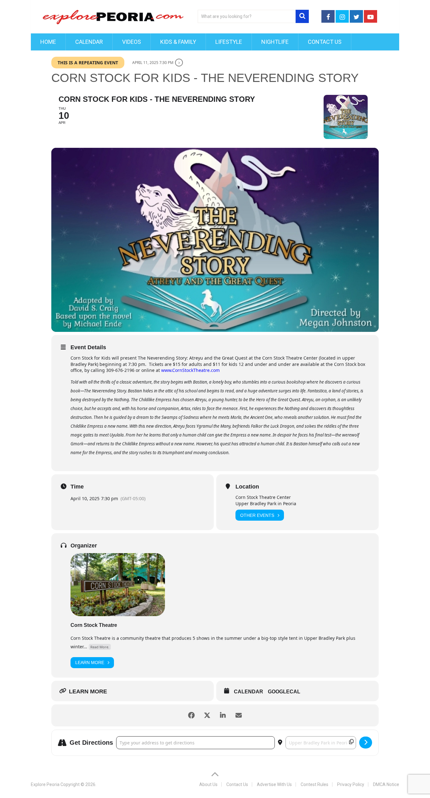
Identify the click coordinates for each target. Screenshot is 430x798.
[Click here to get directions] (365, 743)
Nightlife (275, 41)
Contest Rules (314, 784)
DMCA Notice (386, 784)
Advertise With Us (274, 784)
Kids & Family (178, 41)
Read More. (99, 647)
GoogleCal (284, 691)
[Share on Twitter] (207, 715)
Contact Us (325, 41)
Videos (131, 41)
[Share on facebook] (191, 715)
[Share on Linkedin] (223, 715)
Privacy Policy (350, 784)
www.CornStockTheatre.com (190, 370)
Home (48, 41)
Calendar (89, 41)
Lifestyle (228, 41)
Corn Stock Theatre (94, 625)
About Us (208, 784)
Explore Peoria (45, 784)
